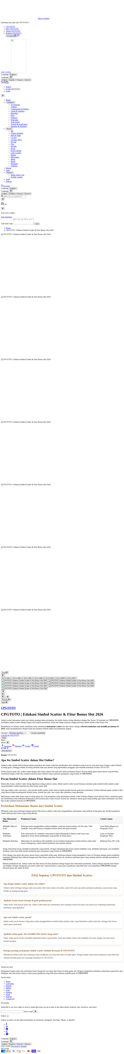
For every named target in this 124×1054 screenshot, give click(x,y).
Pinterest (18, 746)
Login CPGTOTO (13, 89)
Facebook (8, 746)
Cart (8, 91)
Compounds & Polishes (20, 109)
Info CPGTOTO (12, 29)
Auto (8, 170)
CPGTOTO (10, 27)
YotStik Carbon (17, 177)
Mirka (13, 159)
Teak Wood (15, 122)
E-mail (36, 746)
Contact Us (10, 999)
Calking (14, 107)
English (12, 74)
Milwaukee (15, 157)
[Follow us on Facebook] (6, 1024)
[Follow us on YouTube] (7, 1029)
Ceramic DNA (16, 140)
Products (14, 118)
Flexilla (13, 146)
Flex (12, 144)
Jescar (13, 148)
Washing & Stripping (19, 126)
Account (6, 186)
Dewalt (13, 142)
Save (37, 224)
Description (6, 751)
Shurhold (14, 164)
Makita (13, 155)
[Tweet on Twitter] (5, 748)
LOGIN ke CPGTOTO (10, 735)
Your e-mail (28, 1012)
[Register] (35, 1011)
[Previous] (3, 675)
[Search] (18, 36)
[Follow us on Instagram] (7, 1027)
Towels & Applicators (19, 124)
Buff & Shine (16, 135)
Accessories (15, 105)
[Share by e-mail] (7, 748)
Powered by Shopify (19, 1046)
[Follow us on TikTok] (7, 1031)
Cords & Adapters (17, 111)
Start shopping (6, 217)
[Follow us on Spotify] (7, 1034)
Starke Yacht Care (17, 175)
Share (4, 738)
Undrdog (14, 166)
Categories (10, 102)
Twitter (28, 746)
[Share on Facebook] (1, 748)
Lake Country (16, 153)
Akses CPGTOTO (13, 31)
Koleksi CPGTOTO (13, 33)
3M (12, 131)
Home (8, 100)
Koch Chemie (16, 151)
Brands (9, 129)
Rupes (13, 162)
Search (8, 87)
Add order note (7, 224)
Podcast (9, 181)
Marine (8, 168)
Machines (14, 113)
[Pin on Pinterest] (3, 748)
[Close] (11, 77)
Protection (14, 120)
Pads (12, 116)
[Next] (3, 691)
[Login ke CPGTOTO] (4, 83)
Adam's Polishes (17, 133)
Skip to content (43, 18)
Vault (8, 179)
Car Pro (14, 138)
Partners (10, 173)
